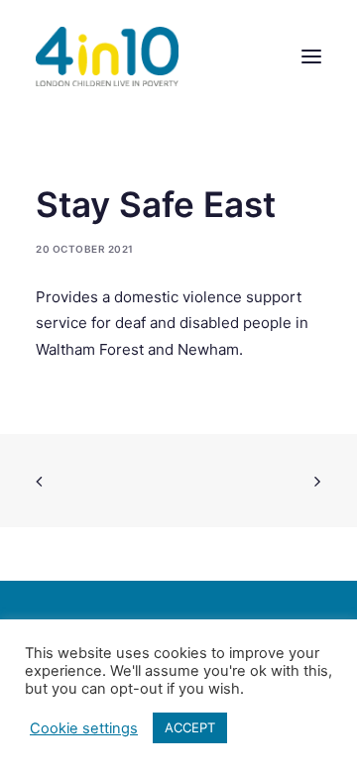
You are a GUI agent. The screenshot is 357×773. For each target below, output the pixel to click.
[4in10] (107, 56)
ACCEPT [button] (190, 727)
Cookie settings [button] (84, 728)
